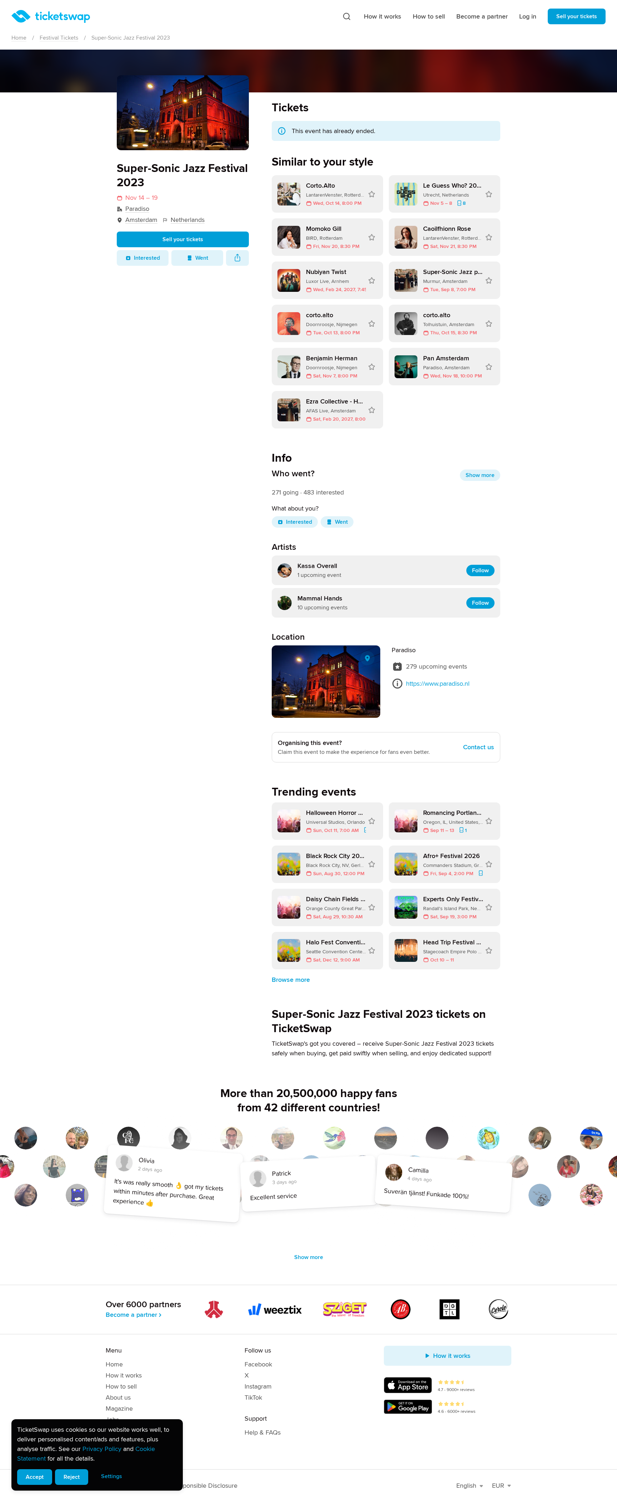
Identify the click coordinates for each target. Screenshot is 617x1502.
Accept (35, 1477)
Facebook (258, 1364)
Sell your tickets (576, 16)
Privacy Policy (101, 1449)
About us (118, 1397)
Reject (72, 1477)
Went (201, 258)
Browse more (291, 980)
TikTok (253, 1397)
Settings (111, 1476)
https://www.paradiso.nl (438, 683)
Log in (527, 16)
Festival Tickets (59, 37)
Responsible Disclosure (205, 1486)
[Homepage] (50, 16)
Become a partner (482, 16)
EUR (498, 1486)
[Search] (346, 16)
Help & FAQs (263, 1432)
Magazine (119, 1408)
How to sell (429, 16)
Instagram (258, 1386)
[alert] (97, 1455)
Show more (480, 475)
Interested (147, 258)
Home (18, 37)
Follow (480, 570)
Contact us (478, 747)
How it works (382, 16)
